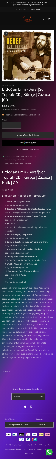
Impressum (29, 453)
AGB (25, 449)
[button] (5, 19)
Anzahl (4, 120)
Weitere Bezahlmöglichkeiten (28, 149)
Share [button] (7, 371)
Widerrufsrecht (44, 445)
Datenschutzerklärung (13, 449)
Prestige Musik (17, 445)
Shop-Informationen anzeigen (18, 163)
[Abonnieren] (42, 396)
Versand (13, 110)
